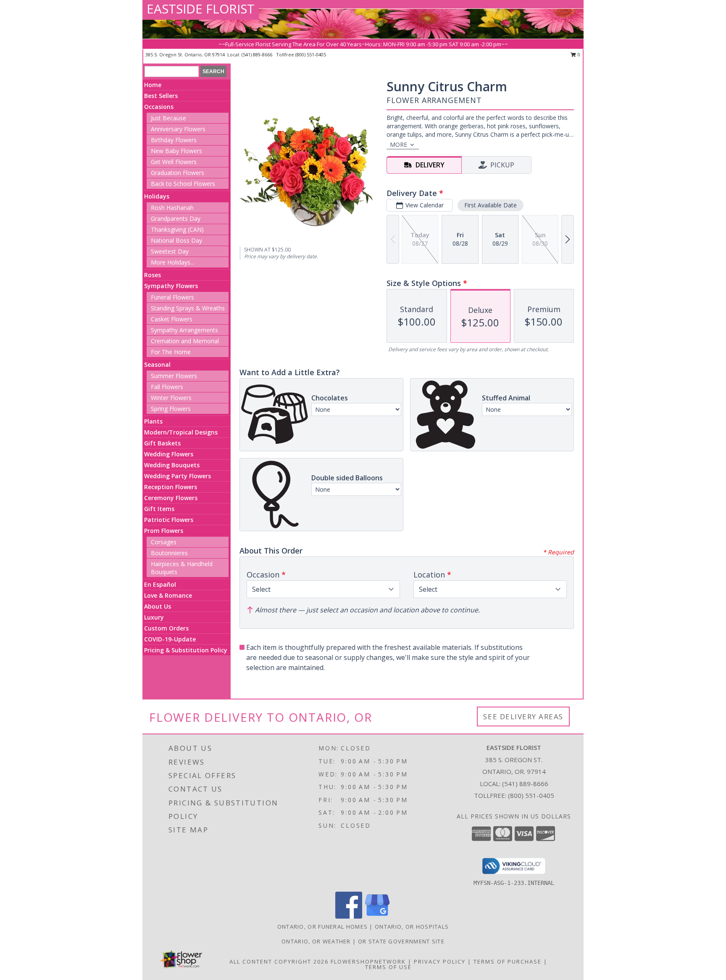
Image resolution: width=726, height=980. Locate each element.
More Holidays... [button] (172, 262)
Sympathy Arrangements (184, 330)
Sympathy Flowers (171, 286)
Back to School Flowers (183, 184)
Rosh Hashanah (172, 208)
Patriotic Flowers (168, 520)
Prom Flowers (163, 531)
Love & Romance (168, 595)
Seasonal (157, 364)
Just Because (168, 118)
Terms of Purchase (507, 961)
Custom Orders (166, 628)
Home (152, 85)
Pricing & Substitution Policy (185, 650)
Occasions (159, 107)
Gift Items (159, 509)
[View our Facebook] (348, 916)
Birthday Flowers (174, 140)
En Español (160, 584)
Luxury (154, 617)
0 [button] (578, 54)
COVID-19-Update (170, 639)
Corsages (163, 542)
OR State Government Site (401, 941)
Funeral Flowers (172, 297)
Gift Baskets (162, 443)
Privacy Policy (440, 961)
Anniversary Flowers (178, 129)
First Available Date (490, 205)
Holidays (156, 196)
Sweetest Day (170, 251)
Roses (152, 275)
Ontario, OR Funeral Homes (322, 926)
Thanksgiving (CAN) (177, 229)
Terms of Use (388, 967)
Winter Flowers (171, 398)
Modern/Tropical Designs (181, 432)
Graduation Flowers (177, 173)
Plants (153, 421)
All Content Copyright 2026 (279, 961)
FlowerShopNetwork (368, 961)
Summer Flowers (174, 376)
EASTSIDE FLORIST (201, 8)
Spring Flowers (171, 409)
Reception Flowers (170, 487)
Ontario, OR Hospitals (412, 926)
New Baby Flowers (176, 151)
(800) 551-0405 (310, 54)
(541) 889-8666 (258, 54)
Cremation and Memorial (185, 341)
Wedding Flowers (168, 454)
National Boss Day (176, 240)
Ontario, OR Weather (316, 941)
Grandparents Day (175, 218)
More (398, 144)
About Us (157, 606)
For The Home (171, 352)
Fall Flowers (167, 387)
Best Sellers (161, 96)
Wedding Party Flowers (177, 476)
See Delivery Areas (523, 716)
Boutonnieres (169, 553)
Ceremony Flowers (170, 498)
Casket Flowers (171, 319)
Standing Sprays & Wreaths (188, 308)
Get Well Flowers (174, 162)
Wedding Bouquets (172, 465)
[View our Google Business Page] (377, 916)
